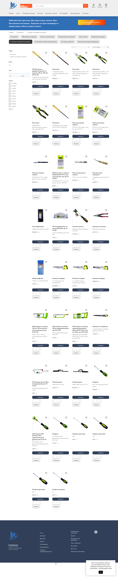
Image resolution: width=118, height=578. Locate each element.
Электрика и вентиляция (78, 551)
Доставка (42, 538)
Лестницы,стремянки (67, 41)
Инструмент (20, 32)
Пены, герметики (76, 543)
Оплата (42, 541)
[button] (100, 6)
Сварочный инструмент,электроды (88, 41)
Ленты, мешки (83, 37)
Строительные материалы (75, 532)
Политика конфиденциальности (46, 550)
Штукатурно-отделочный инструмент (46, 41)
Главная (11, 13)
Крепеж (73, 536)
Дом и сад (74, 548)
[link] (93, 6)
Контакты (40, 13)
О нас (18, 13)
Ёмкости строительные (47, 37)
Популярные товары (28, 13)
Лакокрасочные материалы (75, 539)
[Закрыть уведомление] (114, 561)
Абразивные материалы (29, 37)
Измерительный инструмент (66, 37)
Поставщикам (64, 13)
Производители (75, 13)
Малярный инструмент (98, 37)
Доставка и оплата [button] (51, 13)
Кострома (85, 13)
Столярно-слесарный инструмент (36, 32)
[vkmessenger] (95, 533)
